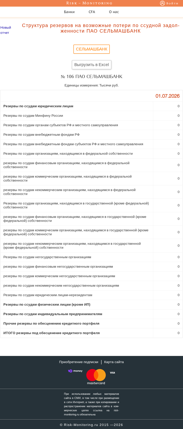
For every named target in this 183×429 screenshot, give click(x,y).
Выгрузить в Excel (91, 64)
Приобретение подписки (78, 362)
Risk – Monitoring (89, 3)
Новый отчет (5, 30)
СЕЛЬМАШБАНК (91, 49)
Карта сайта (114, 362)
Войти (172, 4)
